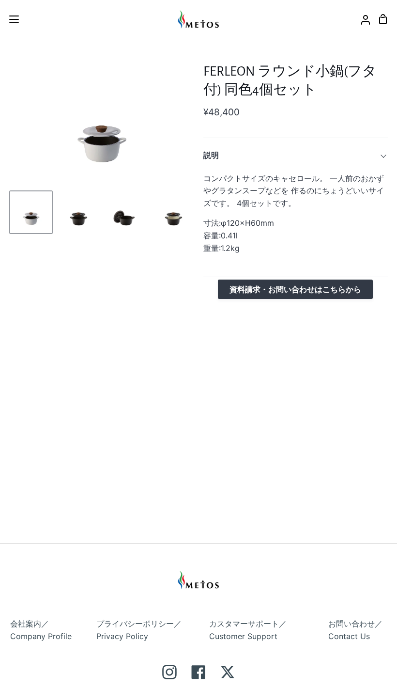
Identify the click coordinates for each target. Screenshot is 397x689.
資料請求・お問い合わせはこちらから (295, 289)
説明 (211, 155)
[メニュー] (10, 19)
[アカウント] (361, 19)
